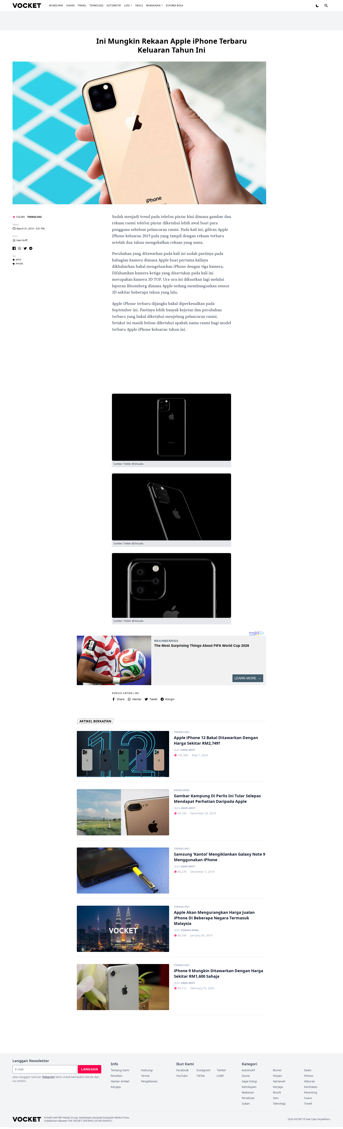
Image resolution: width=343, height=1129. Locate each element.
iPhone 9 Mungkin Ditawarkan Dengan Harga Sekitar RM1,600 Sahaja (218, 973)
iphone (19, 264)
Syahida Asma (189, 930)
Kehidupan (56, 5)
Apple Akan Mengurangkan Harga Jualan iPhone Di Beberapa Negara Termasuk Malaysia (214, 918)
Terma (145, 1076)
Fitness (308, 1076)
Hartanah (279, 1081)
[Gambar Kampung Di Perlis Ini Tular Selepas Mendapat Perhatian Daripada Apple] (123, 812)
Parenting (310, 1092)
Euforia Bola (174, 5)
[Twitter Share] (25, 248)
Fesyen (277, 1076)
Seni (276, 1098)
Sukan (70, 5)
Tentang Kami (120, 1070)
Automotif (114, 5)
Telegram (48, 1077)
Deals (139, 5)
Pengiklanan (149, 1081)
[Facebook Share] (14, 248)
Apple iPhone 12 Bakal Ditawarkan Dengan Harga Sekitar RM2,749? (216, 740)
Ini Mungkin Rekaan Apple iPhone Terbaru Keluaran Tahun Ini (171, 45)
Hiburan (309, 1081)
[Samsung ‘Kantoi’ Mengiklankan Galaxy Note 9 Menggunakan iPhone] (123, 870)
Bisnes (277, 1070)
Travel (82, 5)
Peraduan (248, 1098)
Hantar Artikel (120, 1081)
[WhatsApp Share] (19, 248)
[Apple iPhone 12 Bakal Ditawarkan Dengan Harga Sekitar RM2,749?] (123, 754)
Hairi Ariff (21, 240)
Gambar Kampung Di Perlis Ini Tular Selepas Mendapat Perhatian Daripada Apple (217, 798)
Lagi (127, 5)
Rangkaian (153, 5)
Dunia (246, 1076)
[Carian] (326, 5)
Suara (308, 1098)
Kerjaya (116, 1087)
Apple (18, 260)
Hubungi (147, 1070)
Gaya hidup (249, 1081)
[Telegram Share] (30, 248)
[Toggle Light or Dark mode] (317, 5)
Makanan (248, 1092)
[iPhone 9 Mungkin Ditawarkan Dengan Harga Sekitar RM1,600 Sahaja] (123, 987)
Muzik (277, 1092)
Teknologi (96, 5)
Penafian (116, 1076)
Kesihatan (310, 1087)
